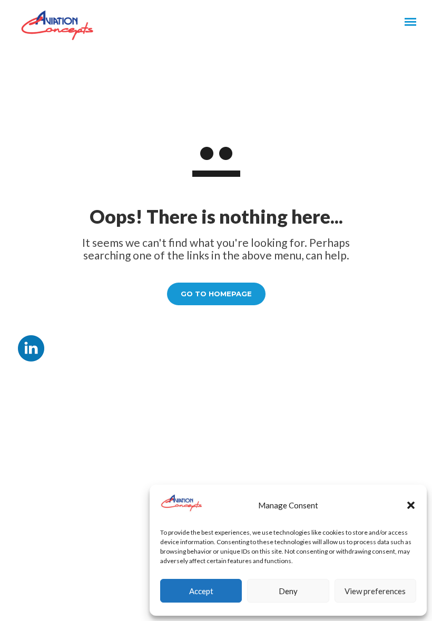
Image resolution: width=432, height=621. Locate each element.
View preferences (375, 591)
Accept (201, 591)
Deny (288, 591)
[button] (411, 505)
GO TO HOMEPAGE (216, 293)
